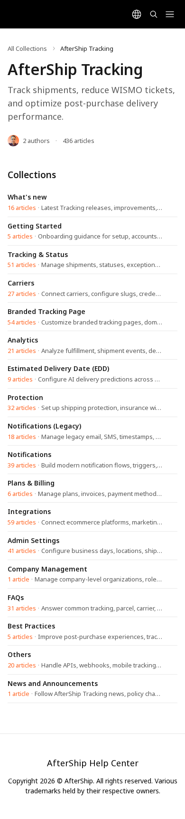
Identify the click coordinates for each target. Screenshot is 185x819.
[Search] (153, 14)
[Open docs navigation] (169, 14)
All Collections (27, 48)
